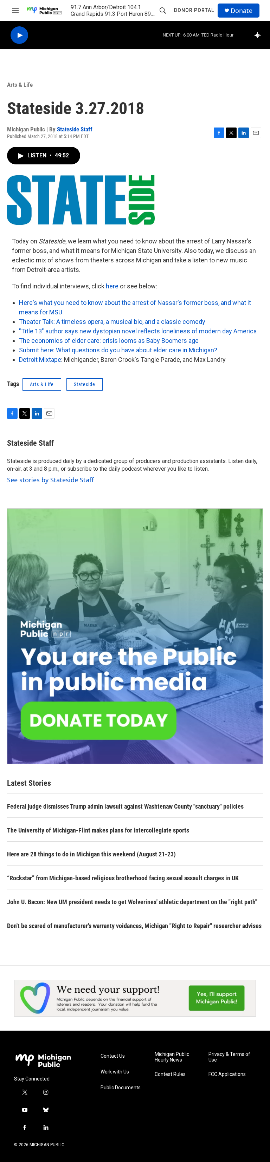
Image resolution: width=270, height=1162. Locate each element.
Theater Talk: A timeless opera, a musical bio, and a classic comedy (112, 321)
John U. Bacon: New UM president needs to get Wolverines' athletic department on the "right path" (132, 902)
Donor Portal (194, 10)
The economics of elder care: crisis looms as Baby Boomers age (109, 340)
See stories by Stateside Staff (50, 480)
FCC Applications (227, 1074)
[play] (19, 35)
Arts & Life (20, 84)
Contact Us (113, 1056)
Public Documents (121, 1087)
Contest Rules (170, 1074)
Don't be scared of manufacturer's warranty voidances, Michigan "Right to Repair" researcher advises (134, 925)
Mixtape (50, 359)
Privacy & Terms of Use (229, 1057)
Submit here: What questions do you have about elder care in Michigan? (118, 350)
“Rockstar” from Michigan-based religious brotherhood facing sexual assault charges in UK (123, 878)
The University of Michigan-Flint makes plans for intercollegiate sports (98, 830)
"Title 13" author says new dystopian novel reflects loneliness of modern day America (138, 331)
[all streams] (259, 35)
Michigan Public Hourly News (172, 1057)
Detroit (29, 359)
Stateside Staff (74, 129)
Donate (241, 10)
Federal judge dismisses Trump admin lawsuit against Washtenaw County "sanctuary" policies (125, 806)
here (112, 286)
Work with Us (115, 1072)
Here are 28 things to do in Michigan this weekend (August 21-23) (91, 854)
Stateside (84, 384)
